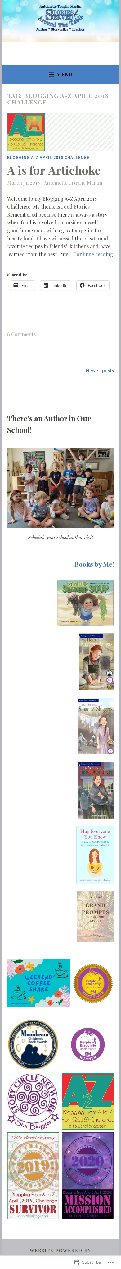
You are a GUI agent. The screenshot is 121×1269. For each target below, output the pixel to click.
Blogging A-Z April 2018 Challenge (48, 157)
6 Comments (21, 334)
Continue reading (93, 254)
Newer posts (100, 370)
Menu (64, 74)
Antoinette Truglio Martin (73, 182)
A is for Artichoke (54, 170)
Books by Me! (94, 564)
